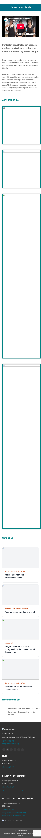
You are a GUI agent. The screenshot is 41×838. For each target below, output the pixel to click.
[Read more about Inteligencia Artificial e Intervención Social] (20, 557)
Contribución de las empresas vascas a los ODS (18, 688)
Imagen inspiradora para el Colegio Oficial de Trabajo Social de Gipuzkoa (19, 649)
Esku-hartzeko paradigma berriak (19, 612)
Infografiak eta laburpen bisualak (16, 608)
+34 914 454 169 (8, 810)
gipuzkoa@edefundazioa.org (12, 790)
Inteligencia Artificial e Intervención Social (15, 576)
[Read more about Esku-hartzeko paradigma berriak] (20, 595)
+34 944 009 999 (8, 741)
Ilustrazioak (8, 643)
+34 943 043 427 (8, 787)
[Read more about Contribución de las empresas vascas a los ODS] (20, 669)
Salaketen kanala (9, 833)
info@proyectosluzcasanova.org (14, 813)
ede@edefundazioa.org (10, 744)
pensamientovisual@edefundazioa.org (24, 708)
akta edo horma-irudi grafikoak (15, 571)
